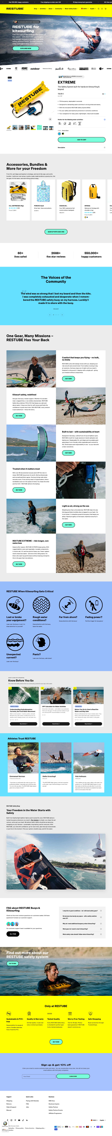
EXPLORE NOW (25, 48)
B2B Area (52, 1101)
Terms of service (29, 1128)
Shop (35, 8)
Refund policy (10, 1128)
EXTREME (67, 82)
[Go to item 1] (8, 127)
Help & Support (11, 1107)
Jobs (27, 1107)
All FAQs (13, 934)
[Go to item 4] (27, 127)
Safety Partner (53, 1107)
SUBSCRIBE (73, 1076)
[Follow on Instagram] (11, 1120)
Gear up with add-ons (56, 232)
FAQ (27, 1104)
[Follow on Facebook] (7, 1120)
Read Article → (23, 724)
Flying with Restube (32, 1101)
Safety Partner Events (56, 1110)
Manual (8, 1110)
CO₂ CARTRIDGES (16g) (16, 206)
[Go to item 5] (33, 127)
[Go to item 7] (45, 128)
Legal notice (9, 1130)
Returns (9, 1104)
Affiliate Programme (55, 1113)
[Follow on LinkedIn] (27, 1120)
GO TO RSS (12, 963)
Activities (43, 8)
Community (58, 8)
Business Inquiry (54, 1104)
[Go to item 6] (39, 127)
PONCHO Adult (39, 206)
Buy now (68, 379)
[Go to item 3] (21, 127)
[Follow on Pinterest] (15, 1120)
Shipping (9, 1101)
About (50, 8)
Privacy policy (20, 1128)
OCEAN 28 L (63, 206)
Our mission (35, 820)
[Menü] (8, 1122)
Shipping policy (40, 1128)
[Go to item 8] (51, 128)
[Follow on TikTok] (23, 1120)
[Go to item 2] (15, 127)
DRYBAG (87, 206)
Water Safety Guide (71, 8)
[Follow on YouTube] (19, 1120)
